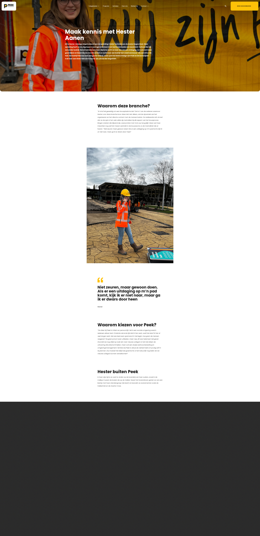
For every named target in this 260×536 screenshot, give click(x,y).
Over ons (125, 6)
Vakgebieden (93, 6)
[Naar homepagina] (9, 6)
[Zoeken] (226, 6)
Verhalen (115, 6)
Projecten (106, 6)
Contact (144, 6)
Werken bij (134, 6)
